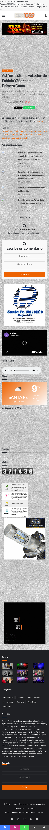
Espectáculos (8, 71)
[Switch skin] (45, 16)
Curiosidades (8, 702)
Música (37, 698)
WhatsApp (30, 108)
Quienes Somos (17, 812)
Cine (29, 698)
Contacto (6, 763)
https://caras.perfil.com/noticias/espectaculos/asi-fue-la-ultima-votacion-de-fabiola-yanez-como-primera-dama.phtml (24, 134)
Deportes (20, 698)
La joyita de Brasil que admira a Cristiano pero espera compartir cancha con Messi (31, 175)
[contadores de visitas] (17, 474)
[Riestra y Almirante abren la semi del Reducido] (9, 190)
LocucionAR (29, 808)
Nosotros (6, 714)
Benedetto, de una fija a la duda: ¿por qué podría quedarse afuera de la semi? (31, 203)
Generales (20, 702)
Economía (7, 706)
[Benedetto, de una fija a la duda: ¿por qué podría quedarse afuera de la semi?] (9, 202)
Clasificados (30, 812)
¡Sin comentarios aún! (25, 229)
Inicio (7, 812)
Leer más (40, 121)
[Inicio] (24, 15)
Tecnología (32, 702)
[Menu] (3, 16)
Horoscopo (24, 516)
